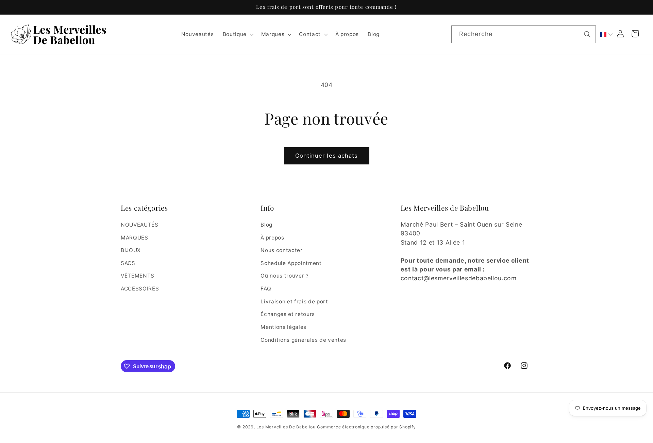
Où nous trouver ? (284, 275)
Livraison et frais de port (294, 301)
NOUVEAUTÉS (139, 224)
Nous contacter (281, 250)
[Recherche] (587, 34)
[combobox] (523, 34)
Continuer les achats (326, 155)
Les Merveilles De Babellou (286, 426)
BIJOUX (131, 250)
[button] (237, 34)
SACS (128, 263)
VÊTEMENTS (137, 275)
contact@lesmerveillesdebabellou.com (459, 278)
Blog (266, 224)
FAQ (266, 288)
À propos (272, 237)
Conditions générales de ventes (303, 339)
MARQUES (134, 237)
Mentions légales (283, 326)
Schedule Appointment (291, 263)
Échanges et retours (288, 314)
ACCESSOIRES (140, 288)
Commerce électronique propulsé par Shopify (366, 426)
